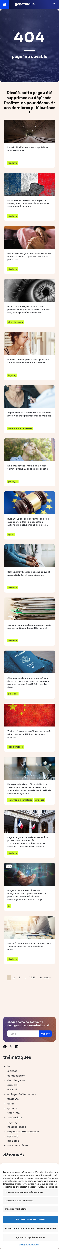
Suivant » (45, 977)
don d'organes (16, 1080)
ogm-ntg (13, 1136)
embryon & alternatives (21, 1094)
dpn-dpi (13, 1084)
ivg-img (12, 1122)
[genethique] (25, 4)
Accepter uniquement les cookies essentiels (30, 1228)
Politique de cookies (29, 1244)
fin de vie (13, 1098)
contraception (16, 1075)
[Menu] (4, 4)
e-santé (12, 1089)
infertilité (13, 1112)
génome (12, 1108)
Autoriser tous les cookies (31, 1219)
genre (11, 1103)
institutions (14, 1117)
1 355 (32, 977)
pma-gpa (13, 1140)
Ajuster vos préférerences (30, 1237)
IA (8, 1066)
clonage (12, 1070)
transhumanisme (17, 1145)
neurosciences (16, 1126)
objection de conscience (23, 1131)
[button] (45, 1033)
